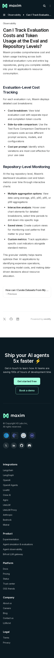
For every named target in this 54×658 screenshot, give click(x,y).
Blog (5, 613)
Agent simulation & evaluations (18, 544)
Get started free (27, 381)
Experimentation (11, 539)
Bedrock (7, 520)
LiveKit (6, 490)
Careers (7, 608)
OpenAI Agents (10, 485)
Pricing (6, 573)
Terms (6, 637)
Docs (5, 569)
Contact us (8, 618)
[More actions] (50, 6)
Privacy (6, 642)
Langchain (8, 470)
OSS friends (9, 588)
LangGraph (8, 475)
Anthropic (7, 515)
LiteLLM (6, 505)
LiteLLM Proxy (10, 510)
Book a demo (27, 390)
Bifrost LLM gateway (13, 554)
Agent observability (12, 549)
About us (7, 603)
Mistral (6, 524)
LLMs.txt (7, 623)
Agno (5, 500)
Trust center (9, 583)
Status (6, 578)
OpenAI (6, 480)
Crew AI (7, 495)
